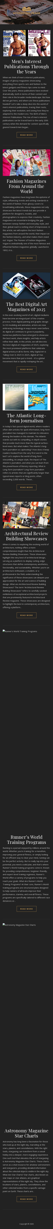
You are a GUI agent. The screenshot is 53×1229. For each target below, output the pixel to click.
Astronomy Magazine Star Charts (26, 1133)
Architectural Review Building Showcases (26, 535)
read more (26, 135)
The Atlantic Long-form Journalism (26, 417)
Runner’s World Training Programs (26, 839)
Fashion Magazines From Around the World (26, 186)
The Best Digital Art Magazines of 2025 (26, 306)
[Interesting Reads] (26, 10)
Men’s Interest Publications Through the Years (26, 66)
